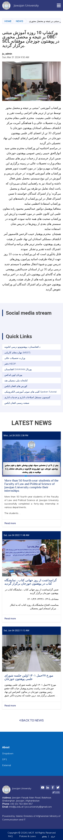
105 (57, 792)
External (6, 765)
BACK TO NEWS (32, 720)
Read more (10, 523)
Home (7, 21)
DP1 (4, 759)
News (19, 21)
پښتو (44, 836)
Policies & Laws (27, 836)
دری (53, 836)
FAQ (10, 836)
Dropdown (7, 753)
